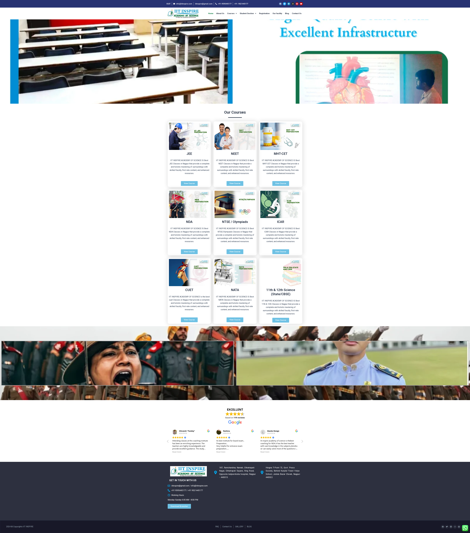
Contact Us (296, 13)
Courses (231, 13)
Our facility (277, 13)
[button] (302, 442)
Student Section (247, 13)
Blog (287, 13)
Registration (264, 13)
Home (210, 13)
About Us (220, 13)
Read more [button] (176, 452)
